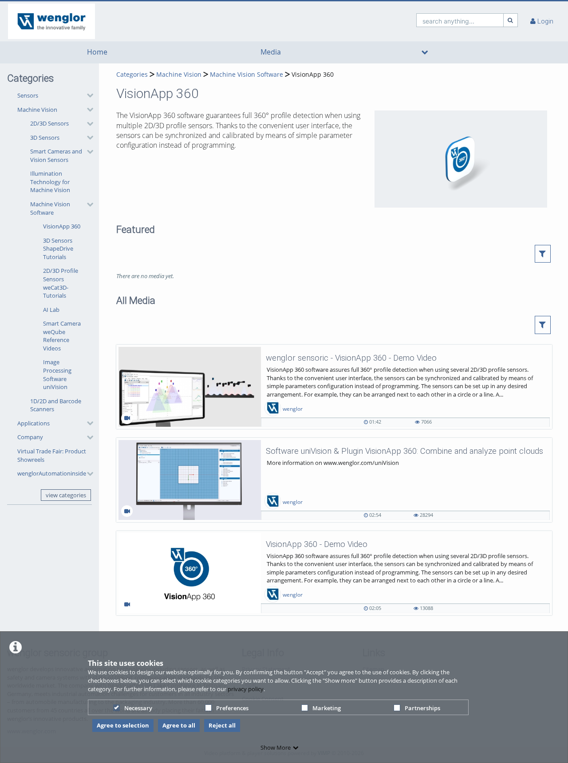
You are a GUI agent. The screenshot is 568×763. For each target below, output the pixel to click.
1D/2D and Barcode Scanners (55, 405)
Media (270, 52)
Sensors (27, 95)
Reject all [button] (222, 725)
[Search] (510, 20)
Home (97, 52)
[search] (460, 20)
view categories (66, 495)
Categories (132, 74)
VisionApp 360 (61, 226)
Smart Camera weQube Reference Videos (62, 335)
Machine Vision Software (50, 208)
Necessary (138, 708)
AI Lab (51, 310)
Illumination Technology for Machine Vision (50, 181)
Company (30, 437)
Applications (33, 423)
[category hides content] (87, 95)
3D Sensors (44, 138)
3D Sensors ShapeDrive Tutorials (58, 248)
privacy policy (246, 689)
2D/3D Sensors (49, 123)
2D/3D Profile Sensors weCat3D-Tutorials (60, 283)
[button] (53, 95)
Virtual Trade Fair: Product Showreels (51, 455)
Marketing (326, 708)
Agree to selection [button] (123, 725)
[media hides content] (425, 52)
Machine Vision (37, 110)
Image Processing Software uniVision (57, 374)
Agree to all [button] (178, 725)
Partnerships (422, 708)
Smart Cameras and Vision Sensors (56, 155)
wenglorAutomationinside (51, 473)
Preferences (232, 708)
